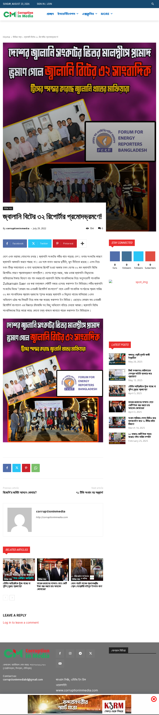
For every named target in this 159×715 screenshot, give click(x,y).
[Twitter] (147, 14)
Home (6, 37)
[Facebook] (134, 14)
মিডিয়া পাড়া (17, 37)
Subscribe (150, 252)
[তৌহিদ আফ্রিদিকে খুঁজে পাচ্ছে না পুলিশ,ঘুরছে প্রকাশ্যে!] (19, 569)
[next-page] (12, 597)
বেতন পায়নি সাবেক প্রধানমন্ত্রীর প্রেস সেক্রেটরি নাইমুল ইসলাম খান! (86, 585)
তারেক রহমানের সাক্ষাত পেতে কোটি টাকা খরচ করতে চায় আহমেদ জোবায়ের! (52, 586)
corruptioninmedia (17, 228)
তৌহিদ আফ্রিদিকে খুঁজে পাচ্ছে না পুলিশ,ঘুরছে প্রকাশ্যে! (16, 585)
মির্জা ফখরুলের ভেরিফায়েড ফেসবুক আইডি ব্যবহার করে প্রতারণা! (140, 373)
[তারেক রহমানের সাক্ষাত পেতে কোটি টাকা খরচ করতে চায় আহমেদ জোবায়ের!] (53, 569)
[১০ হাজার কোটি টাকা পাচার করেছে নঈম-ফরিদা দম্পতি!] (117, 438)
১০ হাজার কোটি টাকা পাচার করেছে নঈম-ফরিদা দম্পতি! (139, 435)
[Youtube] (153, 14)
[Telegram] (80, 653)
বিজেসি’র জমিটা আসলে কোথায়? (20, 492)
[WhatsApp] (35, 468)
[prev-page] (5, 597)
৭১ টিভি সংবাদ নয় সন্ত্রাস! (89, 492)
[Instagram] (141, 14)
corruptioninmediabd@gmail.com (23, 679)
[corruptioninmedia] (19, 520)
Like (114, 252)
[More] (82, 243)
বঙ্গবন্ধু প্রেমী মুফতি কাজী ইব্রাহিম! (139, 356)
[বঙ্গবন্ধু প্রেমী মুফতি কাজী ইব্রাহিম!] (117, 359)
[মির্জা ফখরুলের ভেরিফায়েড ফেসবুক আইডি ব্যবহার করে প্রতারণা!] (117, 375)
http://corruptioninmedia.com (52, 517)
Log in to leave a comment (21, 622)
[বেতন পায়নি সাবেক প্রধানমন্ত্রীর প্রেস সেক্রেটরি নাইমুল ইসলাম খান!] (87, 569)
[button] (153, 4)
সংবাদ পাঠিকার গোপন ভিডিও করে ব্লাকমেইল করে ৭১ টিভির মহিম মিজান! (142, 421)
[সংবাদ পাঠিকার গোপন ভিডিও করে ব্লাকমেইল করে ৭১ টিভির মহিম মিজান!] (117, 422)
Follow (126, 252)
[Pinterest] (26, 468)
